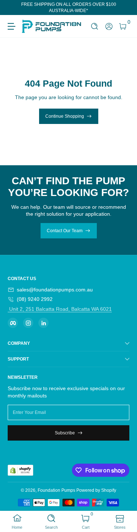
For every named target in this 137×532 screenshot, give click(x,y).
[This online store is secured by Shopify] (20, 470)
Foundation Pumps (56, 490)
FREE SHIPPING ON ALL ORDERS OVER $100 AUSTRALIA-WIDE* (68, 7)
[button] (95, 26)
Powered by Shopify (96, 490)
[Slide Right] (124, 8)
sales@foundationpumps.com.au (55, 290)
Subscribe (65, 432)
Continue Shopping (64, 116)
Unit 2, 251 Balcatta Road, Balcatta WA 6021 (60, 309)
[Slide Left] (13, 8)
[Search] (95, 26)
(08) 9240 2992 (35, 299)
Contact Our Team (65, 230)
